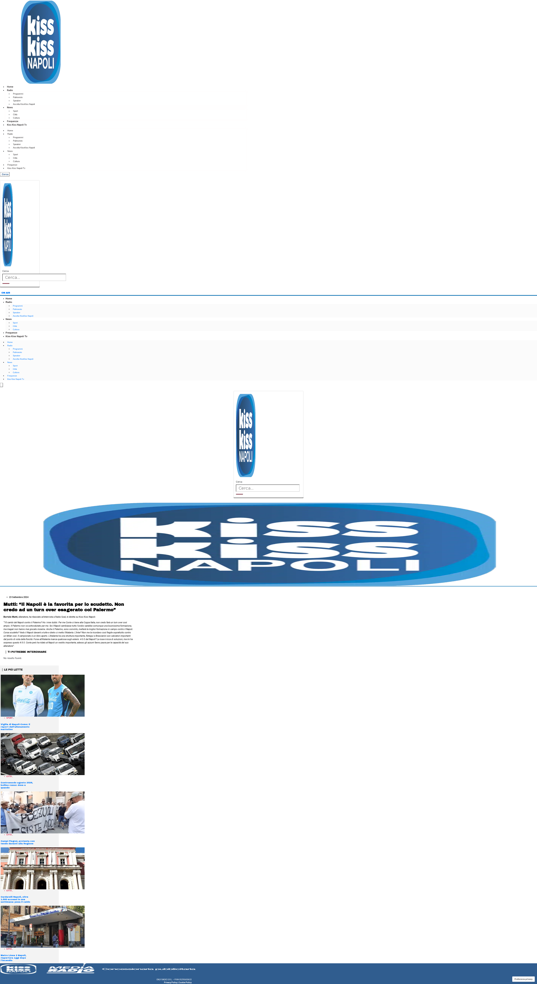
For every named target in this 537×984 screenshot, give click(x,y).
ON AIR (5, 293)
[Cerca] (5, 283)
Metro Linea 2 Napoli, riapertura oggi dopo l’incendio (13, 957)
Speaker (17, 100)
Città (15, 114)
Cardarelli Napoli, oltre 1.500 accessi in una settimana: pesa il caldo (15, 899)
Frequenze (12, 121)
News (10, 107)
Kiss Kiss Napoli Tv (17, 124)
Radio (10, 90)
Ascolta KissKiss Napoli (24, 104)
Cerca (5, 271)
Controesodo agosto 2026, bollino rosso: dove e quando (17, 785)
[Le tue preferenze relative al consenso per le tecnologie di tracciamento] (523, 979)
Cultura (16, 118)
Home (10, 86)
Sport (15, 111)
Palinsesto (18, 97)
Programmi (18, 94)
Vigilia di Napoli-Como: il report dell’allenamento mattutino (15, 726)
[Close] (268, 497)
